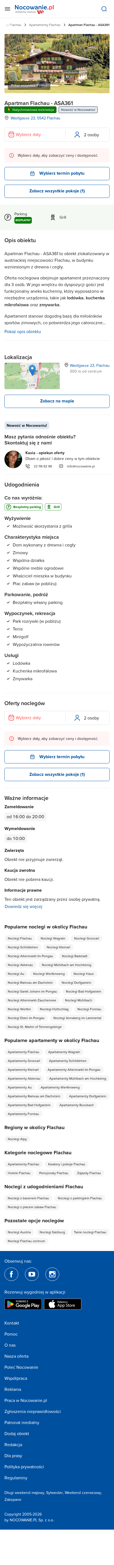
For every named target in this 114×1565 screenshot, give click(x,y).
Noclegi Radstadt (74, 956)
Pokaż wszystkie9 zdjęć (29, 85)
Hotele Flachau (19, 1173)
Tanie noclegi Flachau (90, 1232)
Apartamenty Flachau (45, 24)
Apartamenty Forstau (23, 1113)
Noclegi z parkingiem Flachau (80, 1198)
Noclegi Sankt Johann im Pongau (32, 991)
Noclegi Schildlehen (23, 947)
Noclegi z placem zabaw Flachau (32, 1207)
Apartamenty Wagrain (64, 1052)
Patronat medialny (21, 1422)
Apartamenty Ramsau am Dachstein (34, 1096)
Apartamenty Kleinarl (23, 1069)
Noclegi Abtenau (20, 964)
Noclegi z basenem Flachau (28, 1198)
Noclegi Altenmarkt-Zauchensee (32, 1000)
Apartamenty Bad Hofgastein (29, 1105)
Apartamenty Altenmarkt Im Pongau (74, 1069)
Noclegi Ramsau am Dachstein (30, 982)
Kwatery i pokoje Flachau (66, 1164)
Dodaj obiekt (16, 1433)
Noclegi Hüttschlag (54, 1009)
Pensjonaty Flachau (53, 1173)
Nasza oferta (16, 1356)
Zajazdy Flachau (89, 1173)
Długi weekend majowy (24, 1492)
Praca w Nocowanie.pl (25, 1400)
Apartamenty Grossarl (24, 1060)
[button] (32, 370)
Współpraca (15, 1378)
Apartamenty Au (20, 1087)
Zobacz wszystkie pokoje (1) (57, 191)
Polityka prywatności (24, 1467)
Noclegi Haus (84, 973)
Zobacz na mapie (57, 401)
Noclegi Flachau (20, 938)
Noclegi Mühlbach (78, 1000)
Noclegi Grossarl (86, 938)
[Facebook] (11, 1274)
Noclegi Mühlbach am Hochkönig (66, 964)
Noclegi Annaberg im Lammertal (77, 1018)
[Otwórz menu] (7, 8)
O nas (9, 1345)
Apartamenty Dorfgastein (87, 1096)
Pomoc (11, 1334)
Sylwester (54, 1492)
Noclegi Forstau (89, 1009)
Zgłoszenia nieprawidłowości (32, 1411)
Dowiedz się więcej (23, 906)
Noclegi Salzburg (52, 1232)
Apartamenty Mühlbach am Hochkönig (77, 1078)
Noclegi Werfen (19, 1009)
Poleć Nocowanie (21, 1367)
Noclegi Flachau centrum (26, 1241)
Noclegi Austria (19, 1232)
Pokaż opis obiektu (22, 331)
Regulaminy (15, 1478)
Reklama (12, 1389)
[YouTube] (32, 1274)
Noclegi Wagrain (53, 938)
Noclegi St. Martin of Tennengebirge (35, 1026)
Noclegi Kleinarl (58, 947)
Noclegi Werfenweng (49, 973)
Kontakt (11, 1323)
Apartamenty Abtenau (24, 1078)
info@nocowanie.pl (81, 466)
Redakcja (13, 1444)
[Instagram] (52, 1274)
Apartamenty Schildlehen (68, 1060)
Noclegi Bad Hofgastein (83, 991)
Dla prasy (13, 1456)
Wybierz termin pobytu (61, 173)
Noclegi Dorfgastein (76, 982)
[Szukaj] (104, 8)
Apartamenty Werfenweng (60, 1087)
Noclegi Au (16, 973)
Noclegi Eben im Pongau (26, 1018)
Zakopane (12, 1499)
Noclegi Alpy (17, 1139)
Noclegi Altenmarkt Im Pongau (30, 956)
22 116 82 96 (43, 466)
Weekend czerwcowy (83, 1492)
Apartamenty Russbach (76, 1105)
